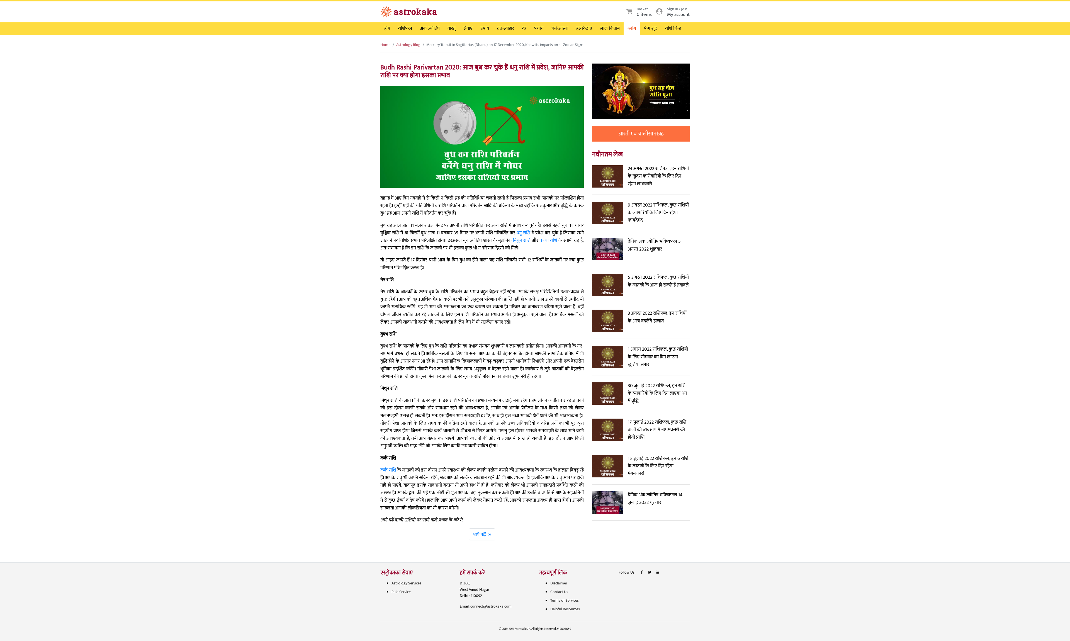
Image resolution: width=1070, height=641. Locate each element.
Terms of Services (564, 600)
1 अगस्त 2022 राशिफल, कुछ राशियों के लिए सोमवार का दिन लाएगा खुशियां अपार (658, 356)
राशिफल (405, 28)
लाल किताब (610, 28)
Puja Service (401, 592)
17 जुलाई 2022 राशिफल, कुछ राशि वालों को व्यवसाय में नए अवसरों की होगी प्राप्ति (657, 429)
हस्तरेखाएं (584, 28)
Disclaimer (558, 583)
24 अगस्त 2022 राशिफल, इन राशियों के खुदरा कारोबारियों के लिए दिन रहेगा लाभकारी (658, 176)
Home (385, 45)
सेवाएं (468, 28)
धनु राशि (523, 233)
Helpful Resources (565, 609)
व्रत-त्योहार (505, 28)
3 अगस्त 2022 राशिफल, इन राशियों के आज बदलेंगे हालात (657, 317)
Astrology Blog (408, 45)
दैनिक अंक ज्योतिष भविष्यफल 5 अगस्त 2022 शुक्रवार (654, 245)
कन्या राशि (548, 240)
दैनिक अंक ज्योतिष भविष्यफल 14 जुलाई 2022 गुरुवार (655, 498)
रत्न (524, 28)
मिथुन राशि (522, 240)
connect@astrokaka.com (491, 606)
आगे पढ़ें (482, 534)
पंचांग (539, 28)
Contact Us (559, 592)
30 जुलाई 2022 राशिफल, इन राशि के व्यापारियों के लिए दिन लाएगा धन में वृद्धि (657, 393)
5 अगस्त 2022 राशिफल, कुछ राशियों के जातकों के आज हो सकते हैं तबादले (658, 281)
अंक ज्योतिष (430, 28)
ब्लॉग (632, 28)
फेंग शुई (650, 28)
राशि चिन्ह (673, 28)
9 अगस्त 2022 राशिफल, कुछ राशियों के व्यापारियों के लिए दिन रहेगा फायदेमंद (658, 212)
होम (387, 28)
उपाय (484, 28)
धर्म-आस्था (559, 28)
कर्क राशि (388, 470)
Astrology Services (406, 583)
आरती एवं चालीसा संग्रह (641, 134)
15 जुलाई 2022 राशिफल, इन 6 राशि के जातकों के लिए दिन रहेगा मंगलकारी (658, 466)
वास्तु (452, 28)
